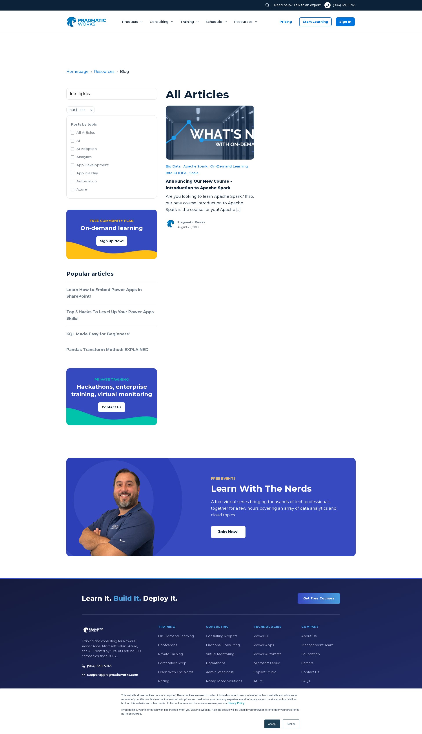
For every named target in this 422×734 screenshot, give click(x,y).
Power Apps (264, 645)
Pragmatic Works (191, 222)
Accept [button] (272, 724)
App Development (92, 165)
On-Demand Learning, (229, 166)
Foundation (310, 654)
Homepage (77, 71)
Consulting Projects (221, 636)
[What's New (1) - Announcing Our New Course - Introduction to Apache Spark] (210, 133)
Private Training (170, 654)
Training (187, 22)
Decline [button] (291, 724)
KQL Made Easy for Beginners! (98, 334)
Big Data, (173, 166)
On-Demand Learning (176, 636)
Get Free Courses (319, 598)
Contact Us (112, 407)
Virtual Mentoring (220, 654)
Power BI (261, 636)
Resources (243, 22)
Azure (81, 189)
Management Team (317, 645)
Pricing (286, 22)
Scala (193, 173)
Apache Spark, (195, 166)
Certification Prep (172, 663)
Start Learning (315, 22)
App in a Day (87, 173)
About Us (308, 636)
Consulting (159, 22)
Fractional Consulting (223, 645)
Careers (307, 663)
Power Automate (268, 654)
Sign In (345, 22)
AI (78, 141)
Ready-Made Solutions (224, 681)
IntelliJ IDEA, (176, 173)
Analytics (84, 157)
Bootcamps (167, 645)
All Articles (85, 132)
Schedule (214, 22)
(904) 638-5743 (344, 5)
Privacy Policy (236, 703)
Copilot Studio (265, 672)
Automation (86, 181)
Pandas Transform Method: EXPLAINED (107, 349)
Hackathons (215, 663)
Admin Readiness (219, 672)
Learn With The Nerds (175, 672)
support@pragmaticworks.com (112, 675)
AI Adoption (86, 149)
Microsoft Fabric (267, 663)
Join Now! (228, 531)
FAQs (305, 681)
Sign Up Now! (112, 241)
